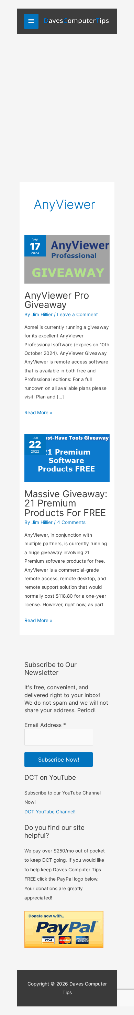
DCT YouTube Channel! (50, 811)
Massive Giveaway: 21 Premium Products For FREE (66, 503)
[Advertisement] (67, 104)
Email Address (45, 724)
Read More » (38, 413)
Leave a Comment (77, 314)
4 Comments (71, 522)
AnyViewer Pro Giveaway (56, 299)
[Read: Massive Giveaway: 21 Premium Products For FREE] (67, 457)
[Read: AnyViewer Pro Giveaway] (67, 259)
